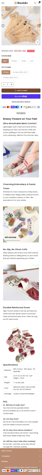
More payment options (21, 101)
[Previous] (3, 25)
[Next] (39, 25)
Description (21, 113)
